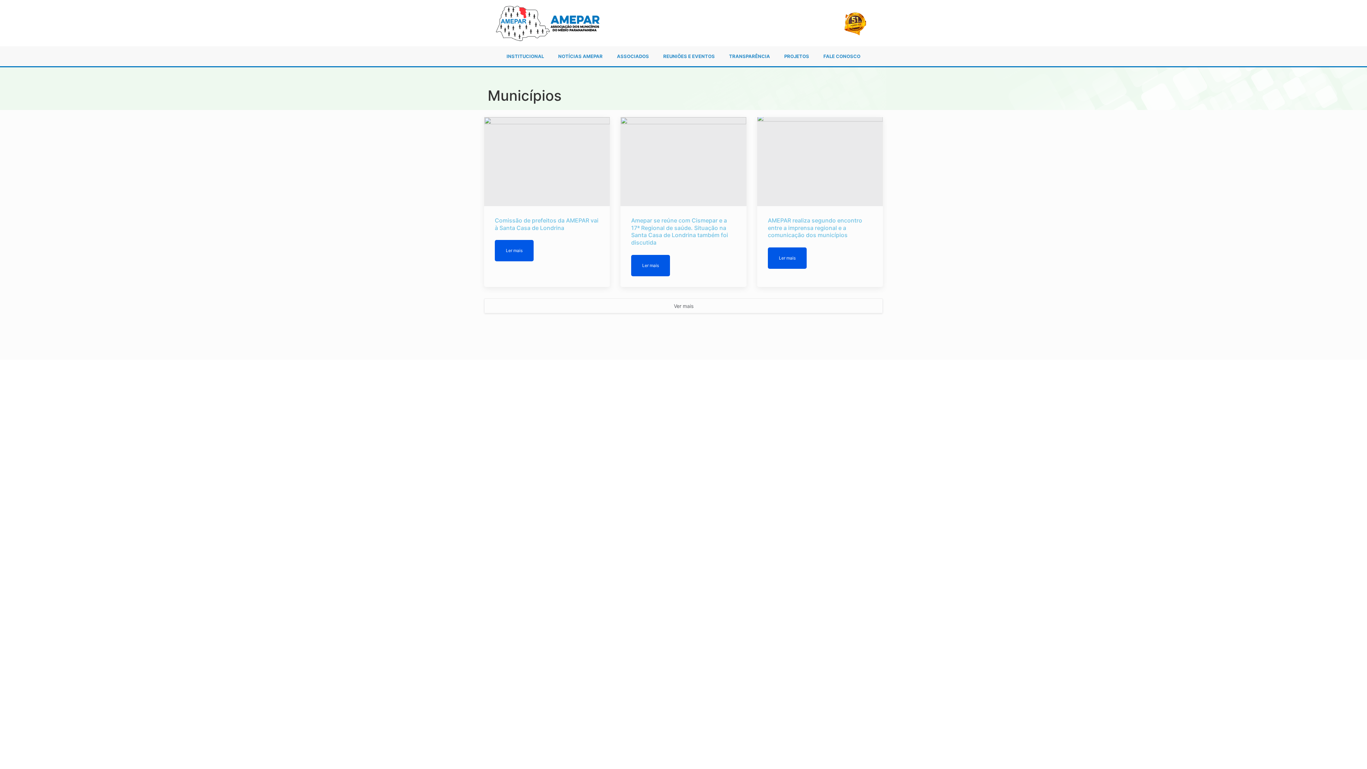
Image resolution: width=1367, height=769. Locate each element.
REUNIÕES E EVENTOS (689, 56)
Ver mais (683, 306)
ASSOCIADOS (633, 56)
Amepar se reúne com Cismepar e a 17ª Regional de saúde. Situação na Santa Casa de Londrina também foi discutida (679, 231)
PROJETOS (796, 56)
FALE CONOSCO (841, 56)
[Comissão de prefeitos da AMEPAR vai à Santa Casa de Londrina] (547, 161)
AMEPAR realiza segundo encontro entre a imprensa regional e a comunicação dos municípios (815, 228)
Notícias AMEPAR (580, 56)
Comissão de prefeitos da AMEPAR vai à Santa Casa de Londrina (546, 224)
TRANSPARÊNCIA (749, 56)
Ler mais (514, 250)
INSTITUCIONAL (525, 56)
